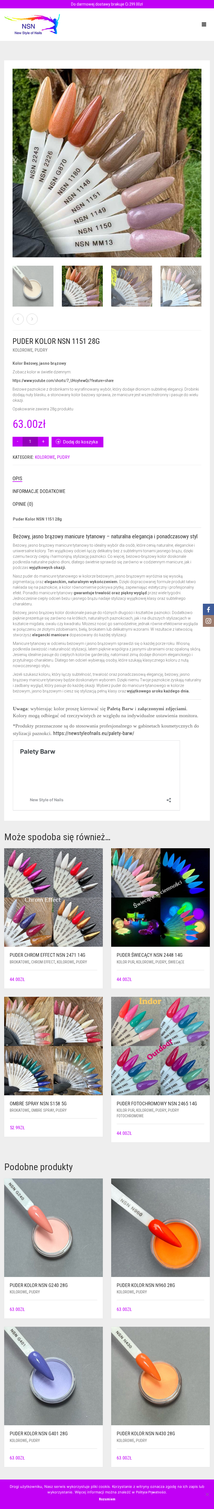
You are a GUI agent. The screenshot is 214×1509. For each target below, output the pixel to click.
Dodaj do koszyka (80, 442)
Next (198, 156)
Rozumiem (107, 1499)
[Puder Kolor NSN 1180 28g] (32, 319)
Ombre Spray (42, 1110)
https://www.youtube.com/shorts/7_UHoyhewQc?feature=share (63, 380)
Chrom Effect (43, 962)
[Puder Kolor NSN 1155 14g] (18, 319)
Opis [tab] (17, 478)
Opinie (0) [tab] (23, 504)
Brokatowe (20, 962)
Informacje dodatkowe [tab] (39, 491)
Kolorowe (23, 350)
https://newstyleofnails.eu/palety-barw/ (93, 733)
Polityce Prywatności (151, 1492)
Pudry (41, 350)
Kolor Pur (126, 962)
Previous (16, 156)
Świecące (176, 962)
